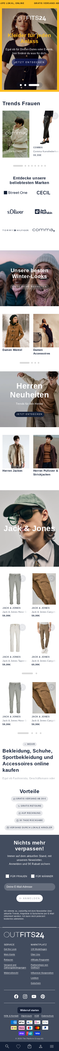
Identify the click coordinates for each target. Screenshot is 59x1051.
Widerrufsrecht (11, 973)
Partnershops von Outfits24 (39, 966)
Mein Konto (9, 954)
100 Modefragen (39, 949)
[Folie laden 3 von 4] (36, 733)
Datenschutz (47, 1016)
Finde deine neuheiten (29, 286)
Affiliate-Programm (40, 960)
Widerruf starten (29, 1010)
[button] (29, 1046)
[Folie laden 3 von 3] (33, 85)
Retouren (8, 960)
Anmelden (31, 898)
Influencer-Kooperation (42, 973)
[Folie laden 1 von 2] (27, 673)
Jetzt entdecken (29, 414)
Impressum (26, 1016)
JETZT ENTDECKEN (29, 62)
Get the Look (10, 949)
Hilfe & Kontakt (11, 1016)
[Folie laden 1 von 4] (23, 733)
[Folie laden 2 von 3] (25, 85)
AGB (36, 1016)
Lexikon (35, 978)
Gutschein (36, 983)
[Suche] (7, 1046)
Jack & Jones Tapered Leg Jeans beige (15, 660)
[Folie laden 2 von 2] (36, 673)
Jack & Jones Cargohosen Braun (44, 612)
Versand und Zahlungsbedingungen (15, 966)
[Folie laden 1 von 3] (21, 85)
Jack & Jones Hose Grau (15, 612)
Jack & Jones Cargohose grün (44, 660)
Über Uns (35, 954)
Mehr (31, 744)
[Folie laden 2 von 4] (32, 733)
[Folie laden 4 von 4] (41, 733)
